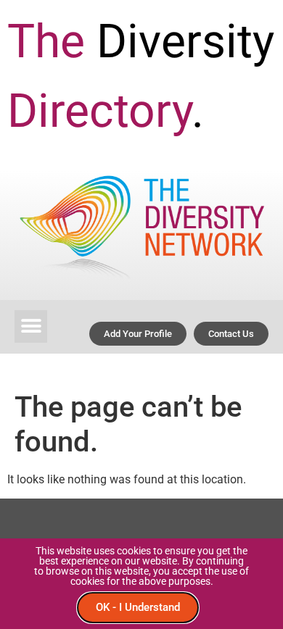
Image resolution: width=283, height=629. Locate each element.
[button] (31, 326)
